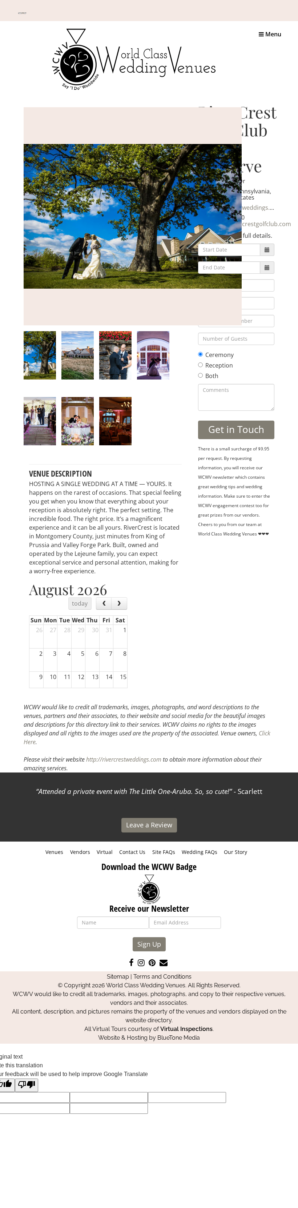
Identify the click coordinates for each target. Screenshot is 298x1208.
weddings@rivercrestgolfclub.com (244, 224)
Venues (54, 851)
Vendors (80, 851)
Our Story (235, 851)
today (80, 603)
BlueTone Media (178, 1037)
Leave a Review (149, 824)
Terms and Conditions (162, 976)
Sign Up (149, 944)
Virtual (105, 851)
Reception (219, 365)
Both (211, 376)
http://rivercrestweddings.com (123, 759)
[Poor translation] (26, 1085)
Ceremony (219, 355)
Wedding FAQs (199, 851)
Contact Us (132, 851)
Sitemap (118, 976)
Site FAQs (163, 851)
